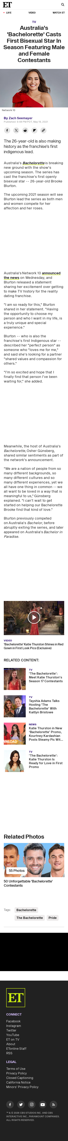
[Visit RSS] (53, 1105)
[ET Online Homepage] (8, 4)
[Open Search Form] (62, 5)
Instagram (13, 1026)
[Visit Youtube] (42, 1104)
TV (34, 22)
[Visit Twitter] (21, 1105)
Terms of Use (15, 1069)
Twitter (11, 1030)
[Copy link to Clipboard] (43, 131)
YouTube (12, 1035)
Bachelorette (33, 163)
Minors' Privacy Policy (22, 1087)
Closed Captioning (19, 1078)
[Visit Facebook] (10, 1105)
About (10, 1044)
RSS (9, 1053)
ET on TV (12, 1039)
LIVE (8, 13)
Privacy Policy (16, 1073)
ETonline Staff (16, 1048)
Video (32, 13)
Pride (53, 918)
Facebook (13, 1021)
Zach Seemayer (20, 118)
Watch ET (59, 13)
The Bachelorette (29, 918)
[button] (34, 617)
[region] (34, 952)
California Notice (18, 1082)
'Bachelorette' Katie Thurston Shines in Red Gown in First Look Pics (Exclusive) (33, 646)
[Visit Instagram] (32, 1105)
